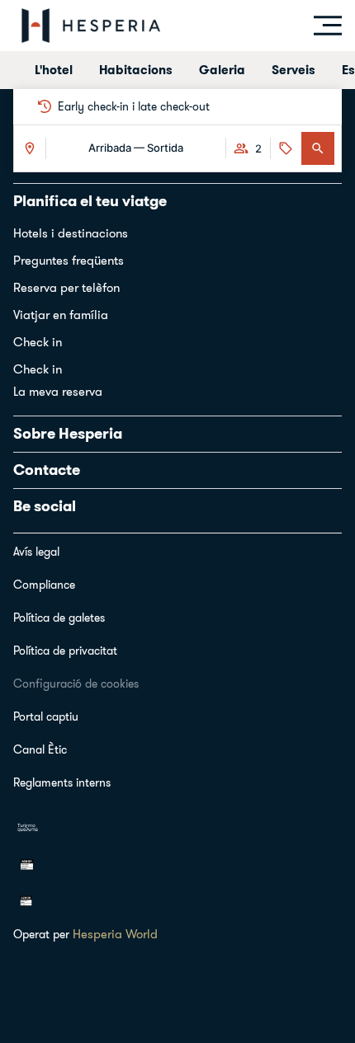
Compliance (44, 584)
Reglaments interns (62, 782)
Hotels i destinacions (70, 233)
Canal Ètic (40, 749)
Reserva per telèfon (66, 287)
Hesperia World (115, 934)
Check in (37, 342)
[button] (317, 148)
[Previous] (28, 106)
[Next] (327, 106)
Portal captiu (45, 716)
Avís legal (36, 551)
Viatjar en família (60, 314)
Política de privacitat (65, 650)
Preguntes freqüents (68, 260)
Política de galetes (59, 617)
